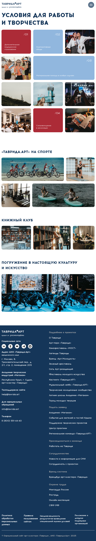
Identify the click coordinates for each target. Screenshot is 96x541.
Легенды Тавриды (59, 353)
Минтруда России (59, 489)
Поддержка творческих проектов (68, 423)
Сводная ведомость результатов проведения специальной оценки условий (55, 519)
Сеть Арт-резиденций (61, 369)
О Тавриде (55, 338)
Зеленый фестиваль (60, 364)
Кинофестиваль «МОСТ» (62, 348)
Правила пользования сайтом (31, 518)
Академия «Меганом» (60, 412)
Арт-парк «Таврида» (60, 343)
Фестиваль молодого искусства (67, 374)
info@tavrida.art (10, 409)
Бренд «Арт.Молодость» (62, 358)
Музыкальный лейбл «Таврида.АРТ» (68, 385)
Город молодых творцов (62, 400)
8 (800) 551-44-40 (12, 420)
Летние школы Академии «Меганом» (69, 395)
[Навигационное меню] (91, 5)
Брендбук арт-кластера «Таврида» (68, 477)
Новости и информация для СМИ (67, 459)
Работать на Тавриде (61, 446)
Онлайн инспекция (59, 500)
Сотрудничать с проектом (63, 464)
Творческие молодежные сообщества (70, 390)
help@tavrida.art (10, 394)
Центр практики (58, 428)
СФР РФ (54, 505)
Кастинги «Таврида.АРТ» (62, 379)
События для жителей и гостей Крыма (70, 418)
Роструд (53, 495)
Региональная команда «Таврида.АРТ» (70, 433)
